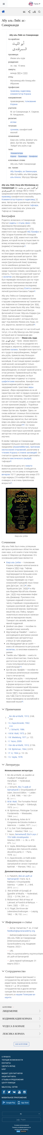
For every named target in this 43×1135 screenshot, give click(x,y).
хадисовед (25, 91)
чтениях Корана (9, 452)
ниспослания (8, 449)
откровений (20, 449)
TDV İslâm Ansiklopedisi (18, 837)
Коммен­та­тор (8, 199)
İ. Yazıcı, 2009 (15, 741)
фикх (27, 223)
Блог (4, 1069)
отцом (21, 223)
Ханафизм (33, 156)
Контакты (6, 1063)
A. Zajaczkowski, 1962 (19, 723)
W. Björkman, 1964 (17, 749)
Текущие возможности (12, 1060)
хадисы (12, 223)
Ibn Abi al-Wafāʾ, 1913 (19, 716)
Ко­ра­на (19, 199)
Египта (27, 288)
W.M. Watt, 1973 (16, 733)
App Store (24, 1103)
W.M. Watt (12, 801)
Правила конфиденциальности (21, 1127)
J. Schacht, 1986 (16, 729)
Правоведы (22, 156)
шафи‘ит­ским (8, 381)
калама (14, 349)
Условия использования (21, 1125)
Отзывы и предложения (12, 1079)
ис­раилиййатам (21, 446)
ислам (13, 122)
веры (31, 387)
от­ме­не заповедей (28, 452)
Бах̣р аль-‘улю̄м (13, 562)
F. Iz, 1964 (13, 753)
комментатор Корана (20, 93)
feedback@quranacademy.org (21, 930)
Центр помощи (8, 1083)
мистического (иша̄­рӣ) (21, 458)
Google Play (10, 1103)
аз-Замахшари (30, 171)
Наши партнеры (9, 1076)
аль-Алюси (15, 177)
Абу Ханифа (16, 171)
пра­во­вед (6, 196)
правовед (14, 91)
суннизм (14, 129)
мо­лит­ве (7, 276)
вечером (6, 474)
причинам (35, 446)
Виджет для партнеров (12, 1073)
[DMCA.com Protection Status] (21, 1131)
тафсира (34, 205)
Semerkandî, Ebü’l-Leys (25, 834)
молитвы (10, 649)
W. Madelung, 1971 (18, 737)
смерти (28, 465)
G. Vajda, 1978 (15, 757)
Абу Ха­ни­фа (33, 231)
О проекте (6, 1057)
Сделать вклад (8, 1066)
